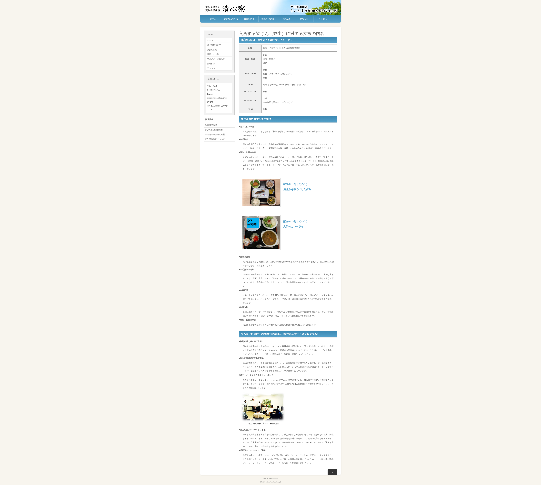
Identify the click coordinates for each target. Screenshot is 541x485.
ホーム (213, 18)
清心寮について (231, 18)
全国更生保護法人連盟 (215, 134)
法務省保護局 (211, 125)
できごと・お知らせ (216, 59)
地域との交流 (267, 18)
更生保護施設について (215, 139)
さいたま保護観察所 (214, 130)
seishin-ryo (273, 478)
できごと (286, 18)
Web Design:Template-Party (270, 482)
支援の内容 (249, 18)
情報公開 (304, 18)
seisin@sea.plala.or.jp (217, 98)
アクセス (322, 18)
